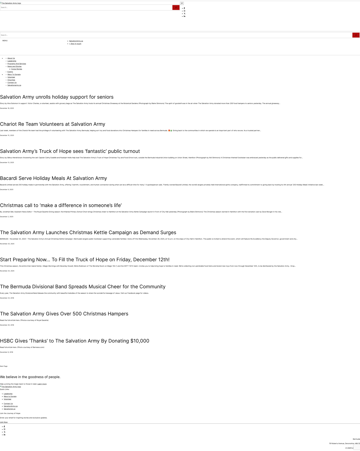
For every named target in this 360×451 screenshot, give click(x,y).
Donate (213, 49)
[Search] (356, 35)
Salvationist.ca (9, 409)
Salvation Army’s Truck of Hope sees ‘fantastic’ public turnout (70, 151)
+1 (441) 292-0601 (352, 448)
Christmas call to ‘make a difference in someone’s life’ (61, 205)
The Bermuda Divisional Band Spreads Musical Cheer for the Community (83, 286)
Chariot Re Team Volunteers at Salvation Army (52, 124)
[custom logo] (10, 3)
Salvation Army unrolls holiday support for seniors (57, 97)
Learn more (41, 384)
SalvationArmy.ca (76, 41)
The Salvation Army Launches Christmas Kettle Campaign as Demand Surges (88, 232)
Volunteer (7, 399)
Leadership (8, 394)
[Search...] (176, 7)
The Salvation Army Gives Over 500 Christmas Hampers (64, 314)
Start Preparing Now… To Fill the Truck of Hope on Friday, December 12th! (85, 259)
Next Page (3, 366)
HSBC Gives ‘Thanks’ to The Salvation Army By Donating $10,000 (74, 341)
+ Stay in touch (75, 44)
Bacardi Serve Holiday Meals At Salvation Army (53, 178)
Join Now (4, 422)
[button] (182, 20)
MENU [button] (5, 41)
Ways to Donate (10, 396)
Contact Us (8, 404)
